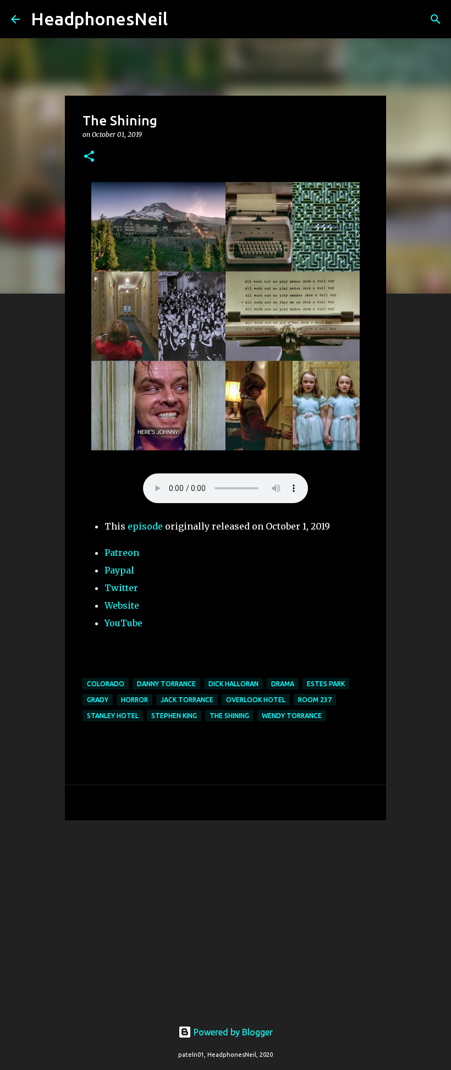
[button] (89, 157)
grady (97, 699)
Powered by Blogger (232, 1032)
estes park (326, 683)
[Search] (183, 19)
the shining (229, 715)
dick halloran (233, 683)
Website (122, 605)
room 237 (315, 699)
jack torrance (187, 699)
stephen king (174, 715)
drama (282, 683)
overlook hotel (255, 699)
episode (145, 526)
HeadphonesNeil (99, 19)
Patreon (122, 552)
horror (134, 699)
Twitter (121, 587)
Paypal (119, 570)
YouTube (123, 622)
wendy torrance (292, 715)
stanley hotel (113, 715)
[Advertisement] (226, 914)
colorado (105, 683)
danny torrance (166, 683)
